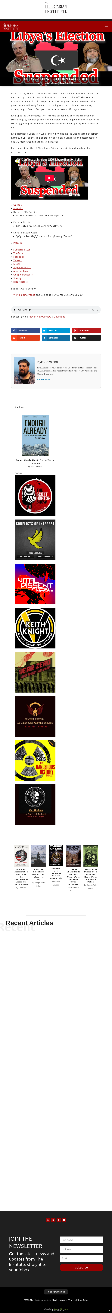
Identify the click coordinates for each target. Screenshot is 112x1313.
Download (59, 316)
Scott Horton (36, 466)
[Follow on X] (48, 1220)
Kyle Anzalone (49, 83)
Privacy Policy (82, 1300)
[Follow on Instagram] (53, 1220)
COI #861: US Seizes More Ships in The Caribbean (56, 1182)
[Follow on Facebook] (59, 1220)
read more (56, 1016)
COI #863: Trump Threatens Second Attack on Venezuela (56, 1007)
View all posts (43, 380)
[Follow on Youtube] (64, 1220)
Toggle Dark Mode (56, 1292)
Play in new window (40, 316)
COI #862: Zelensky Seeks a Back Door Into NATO (56, 1094)
